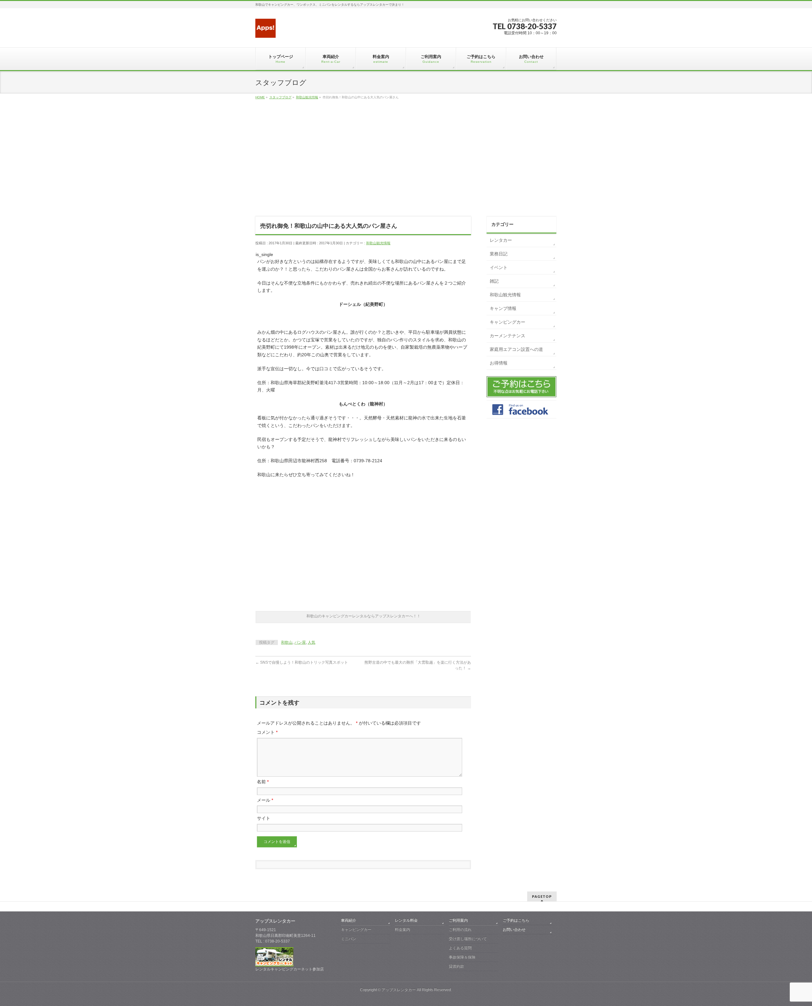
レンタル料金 (406, 920)
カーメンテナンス (507, 335)
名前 (263, 781)
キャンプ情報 (503, 308)
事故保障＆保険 (462, 957)
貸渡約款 (456, 966)
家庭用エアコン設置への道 (516, 349)
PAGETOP (542, 896)
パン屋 (300, 642)
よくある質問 (460, 948)
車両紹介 (348, 920)
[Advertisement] (406, 165)
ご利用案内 (458, 920)
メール (265, 800)
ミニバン (348, 939)
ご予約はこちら (516, 920)
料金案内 (402, 929)
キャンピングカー (507, 322)
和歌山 (286, 642)
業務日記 (499, 253)
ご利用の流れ (460, 929)
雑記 (494, 281)
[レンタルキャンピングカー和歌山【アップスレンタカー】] (265, 30)
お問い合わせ (514, 929)
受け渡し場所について (468, 939)
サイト (263, 818)
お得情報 (499, 362)
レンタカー (501, 240)
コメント (267, 732)
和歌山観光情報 (378, 243)
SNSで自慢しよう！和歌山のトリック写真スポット (301, 662)
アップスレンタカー (399, 990)
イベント (499, 267)
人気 (311, 642)
